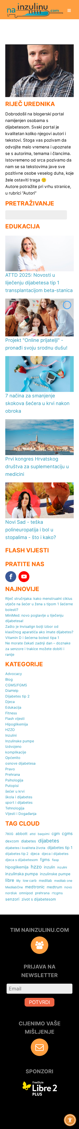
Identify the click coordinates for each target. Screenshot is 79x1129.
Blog (9, 679)
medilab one (63, 880)
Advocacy (13, 673)
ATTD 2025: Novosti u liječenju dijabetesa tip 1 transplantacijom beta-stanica (39, 282)
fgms (45, 859)
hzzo (36, 867)
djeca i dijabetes (55, 854)
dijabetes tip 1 (59, 847)
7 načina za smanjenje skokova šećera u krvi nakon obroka (37, 403)
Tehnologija (14, 808)
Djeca (10, 701)
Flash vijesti (15, 718)
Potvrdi (39, 1002)
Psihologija (14, 780)
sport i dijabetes (18, 802)
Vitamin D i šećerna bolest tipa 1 (32, 637)
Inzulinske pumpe (19, 741)
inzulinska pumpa (21, 873)
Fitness (11, 713)
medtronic (35, 886)
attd (33, 834)
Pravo (10, 769)
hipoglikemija (17, 867)
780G (9, 834)
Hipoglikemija (16, 724)
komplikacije (15, 752)
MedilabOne (14, 887)
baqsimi (43, 834)
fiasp (55, 860)
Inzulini (11, 735)
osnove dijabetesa (20, 763)
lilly (18, 880)
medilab (45, 880)
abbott (21, 833)
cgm (56, 833)
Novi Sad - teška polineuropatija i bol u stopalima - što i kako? (30, 529)
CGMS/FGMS (16, 685)
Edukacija (13, 707)
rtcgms (57, 893)
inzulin (49, 867)
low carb (30, 880)
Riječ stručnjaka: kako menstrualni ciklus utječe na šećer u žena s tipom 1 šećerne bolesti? (39, 604)
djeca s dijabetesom (21, 860)
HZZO (10, 729)
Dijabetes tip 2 (17, 696)
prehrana (42, 893)
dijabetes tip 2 (16, 854)
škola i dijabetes (18, 797)
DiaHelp (11, 690)
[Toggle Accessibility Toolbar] (70, 1120)
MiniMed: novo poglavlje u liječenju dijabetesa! (34, 618)
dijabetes (48, 841)
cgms (67, 833)
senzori (12, 899)
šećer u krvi (15, 791)
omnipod (26, 893)
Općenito (12, 757)
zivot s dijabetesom (39, 899)
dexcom (12, 841)
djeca (35, 854)
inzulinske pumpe (55, 874)
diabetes (28, 841)
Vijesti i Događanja (20, 813)
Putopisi (12, 785)
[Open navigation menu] (69, 11)
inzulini (62, 867)
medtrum (54, 887)
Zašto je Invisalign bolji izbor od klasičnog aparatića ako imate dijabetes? (39, 629)
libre (9, 880)
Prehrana (12, 774)
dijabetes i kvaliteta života (25, 848)
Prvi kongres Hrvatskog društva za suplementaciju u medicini (37, 466)
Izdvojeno (13, 746)
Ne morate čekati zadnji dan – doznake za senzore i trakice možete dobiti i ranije (37, 648)
